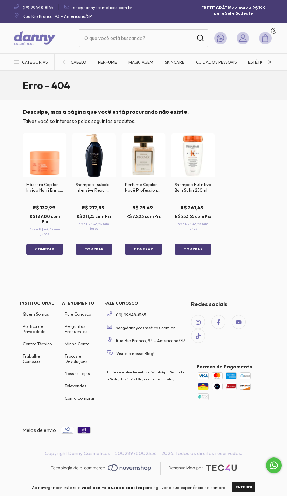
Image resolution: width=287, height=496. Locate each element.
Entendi (244, 487)
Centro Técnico (37, 343)
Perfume (107, 62)
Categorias (35, 62)
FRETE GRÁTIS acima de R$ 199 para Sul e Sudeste (233, 10)
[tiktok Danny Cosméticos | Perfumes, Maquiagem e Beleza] (198, 336)
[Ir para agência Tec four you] (202, 468)
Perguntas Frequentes (76, 329)
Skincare (174, 62)
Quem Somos (36, 314)
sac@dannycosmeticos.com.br (102, 7)
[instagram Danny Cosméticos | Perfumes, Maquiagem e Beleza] (198, 322)
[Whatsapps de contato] (222, 38)
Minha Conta (77, 343)
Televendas (75, 385)
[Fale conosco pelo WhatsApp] (274, 465)
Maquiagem (140, 62)
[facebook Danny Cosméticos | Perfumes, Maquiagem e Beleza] (218, 322)
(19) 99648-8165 (37, 7)
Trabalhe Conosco (31, 358)
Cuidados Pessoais (216, 62)
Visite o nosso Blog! (134, 353)
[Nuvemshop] (101, 468)
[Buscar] (200, 38)
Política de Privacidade (34, 329)
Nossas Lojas (77, 373)
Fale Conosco (78, 314)
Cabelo (78, 62)
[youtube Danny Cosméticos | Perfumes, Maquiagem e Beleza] (239, 322)
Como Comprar (80, 398)
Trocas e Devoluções (76, 358)
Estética (257, 62)
